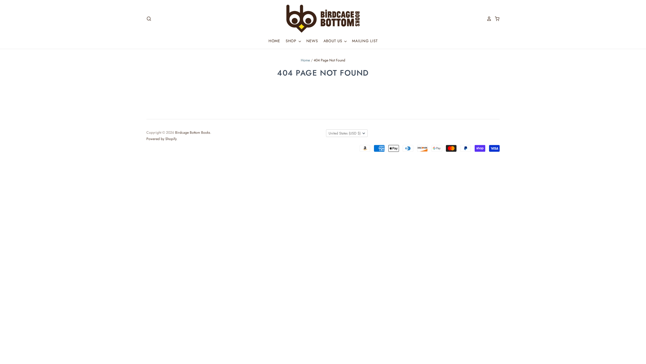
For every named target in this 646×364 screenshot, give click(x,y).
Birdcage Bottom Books (192, 132)
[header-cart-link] (496, 18)
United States (345, 133)
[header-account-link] (487, 18)
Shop (292, 41)
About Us (334, 41)
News (312, 41)
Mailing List (365, 41)
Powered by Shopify (161, 138)
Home (274, 41)
